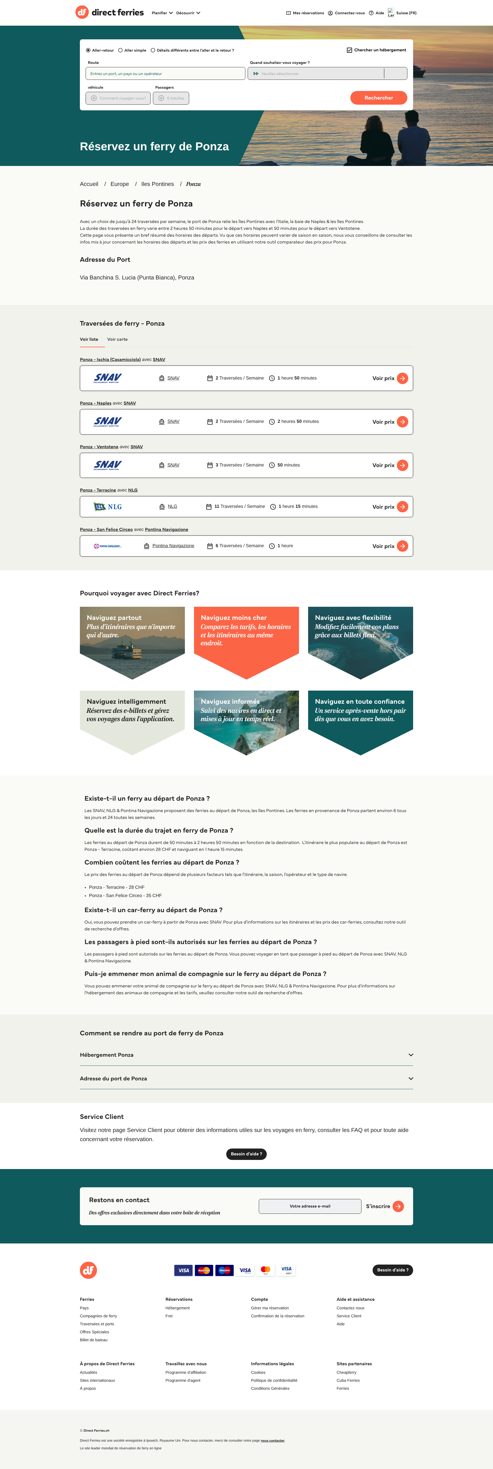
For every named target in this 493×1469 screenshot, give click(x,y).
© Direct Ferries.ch (95, 1431)
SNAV (159, 359)
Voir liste (89, 339)
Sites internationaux (97, 1380)
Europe (120, 184)
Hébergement (177, 1308)
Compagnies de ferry (98, 1316)
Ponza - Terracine (98, 490)
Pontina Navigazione (166, 529)
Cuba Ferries (348, 1380)
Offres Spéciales (94, 1332)
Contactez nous (350, 1308)
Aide (341, 1324)
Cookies (258, 1372)
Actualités (88, 1372)
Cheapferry (346, 1372)
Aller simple (135, 50)
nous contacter (272, 1440)
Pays (84, 1308)
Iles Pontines (157, 184)
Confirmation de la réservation (277, 1316)
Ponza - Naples (96, 403)
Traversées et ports (97, 1324)
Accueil (89, 184)
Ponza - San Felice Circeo (106, 529)
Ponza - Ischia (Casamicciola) (110, 359)
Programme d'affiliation (185, 1372)
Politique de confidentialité (274, 1380)
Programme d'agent (183, 1380)
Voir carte (117, 339)
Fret (169, 1316)
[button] (246, 1055)
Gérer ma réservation (270, 1308)
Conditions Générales (270, 1388)
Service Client (349, 1316)
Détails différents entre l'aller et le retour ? (195, 50)
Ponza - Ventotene (99, 447)
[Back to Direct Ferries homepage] (109, 12)
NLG (133, 490)
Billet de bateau (94, 1340)
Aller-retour (103, 50)
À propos (88, 1388)
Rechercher (379, 98)
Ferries (343, 1388)
